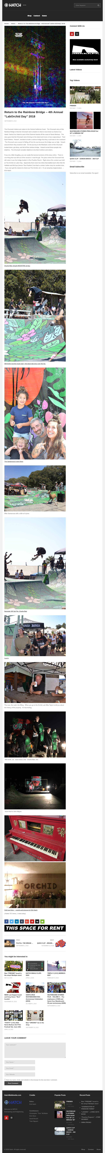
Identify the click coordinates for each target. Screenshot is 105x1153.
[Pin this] (32, 921)
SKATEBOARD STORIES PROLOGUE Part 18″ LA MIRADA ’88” (70, 1115)
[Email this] (42, 921)
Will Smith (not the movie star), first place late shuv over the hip (25, 363)
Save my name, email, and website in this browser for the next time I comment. (31, 1080)
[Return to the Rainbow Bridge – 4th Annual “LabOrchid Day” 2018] (13, 966)
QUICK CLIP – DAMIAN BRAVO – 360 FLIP (84, 159)
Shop (29, 15)
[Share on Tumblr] (22, 921)
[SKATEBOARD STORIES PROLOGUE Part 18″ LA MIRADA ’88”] (85, 120)
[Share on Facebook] (6, 921)
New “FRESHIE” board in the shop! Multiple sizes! (90, 1102)
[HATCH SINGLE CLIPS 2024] (35, 966)
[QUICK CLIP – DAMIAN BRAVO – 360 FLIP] (85, 148)
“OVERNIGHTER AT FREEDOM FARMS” (88, 1108)
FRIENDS (73, 105)
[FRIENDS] (85, 95)
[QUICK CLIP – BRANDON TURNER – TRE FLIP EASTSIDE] (51, 943)
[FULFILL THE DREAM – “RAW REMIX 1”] (18, 943)
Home (44, 15)
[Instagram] (77, 34)
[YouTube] (72, 34)
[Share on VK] (37, 921)
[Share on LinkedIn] (17, 921)
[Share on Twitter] (12, 921)
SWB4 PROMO (86, 1122)
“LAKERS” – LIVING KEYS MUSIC (90, 1113)
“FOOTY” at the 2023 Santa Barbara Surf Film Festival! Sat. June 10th (12, 1025)
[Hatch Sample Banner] (85, 64)
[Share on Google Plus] (27, 921)
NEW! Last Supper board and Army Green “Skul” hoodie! (13, 997)
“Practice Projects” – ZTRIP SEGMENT (90, 1118)
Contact (37, 15)
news (13, 23)
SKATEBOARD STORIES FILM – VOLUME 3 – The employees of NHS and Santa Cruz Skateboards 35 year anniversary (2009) (56, 999)
